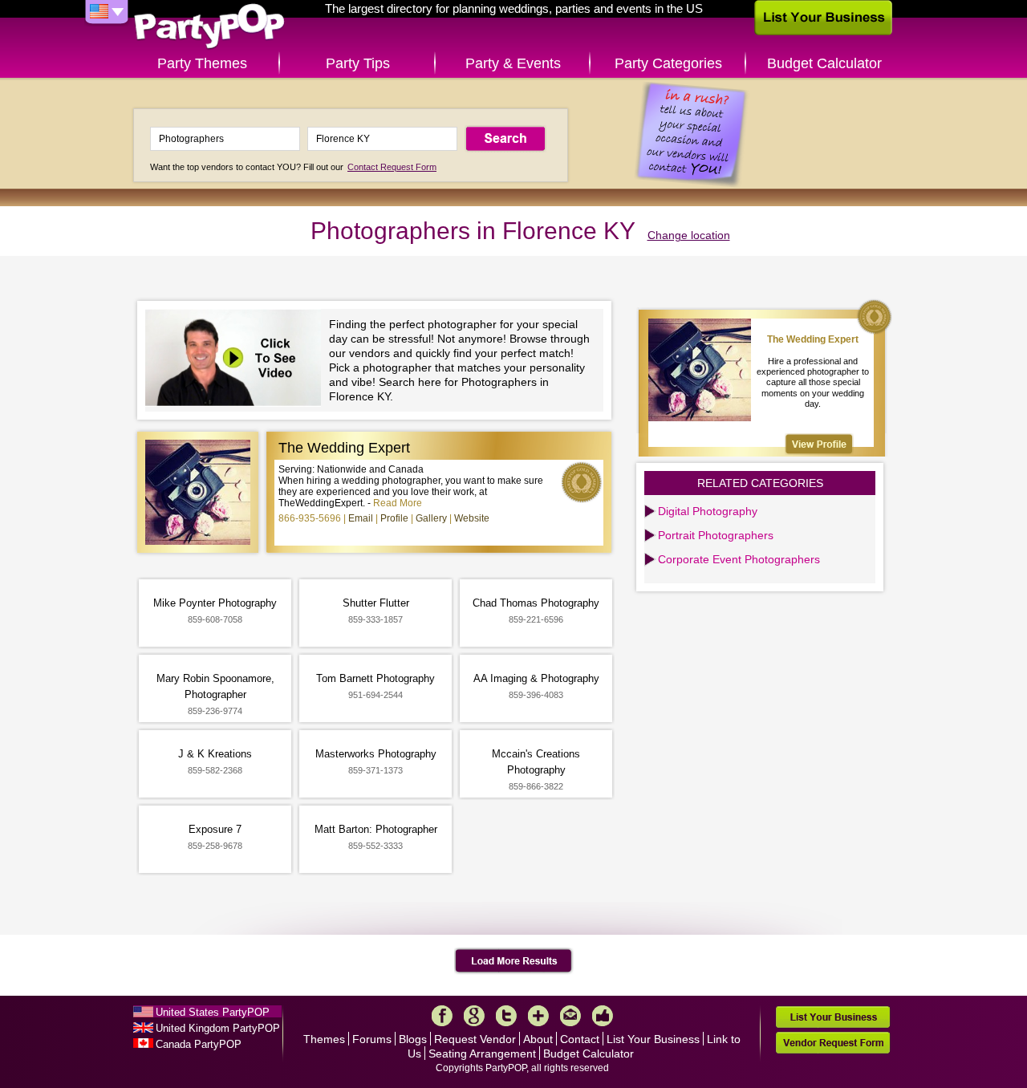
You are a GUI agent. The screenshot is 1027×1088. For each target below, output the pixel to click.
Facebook (442, 1015)
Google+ (474, 1015)
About (538, 1039)
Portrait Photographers (715, 535)
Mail (570, 1015)
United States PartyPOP (213, 1012)
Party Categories (668, 63)
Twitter (506, 1015)
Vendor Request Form (833, 1042)
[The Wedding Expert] (819, 444)
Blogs (413, 1039)
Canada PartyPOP (199, 1044)
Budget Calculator (824, 63)
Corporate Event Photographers (739, 559)
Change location (688, 235)
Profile (394, 518)
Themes (324, 1039)
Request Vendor (475, 1039)
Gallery (431, 518)
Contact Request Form (391, 167)
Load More (514, 961)
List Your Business (653, 1039)
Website (471, 518)
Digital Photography (707, 511)
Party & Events (513, 63)
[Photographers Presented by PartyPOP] (237, 360)
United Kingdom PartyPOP (218, 1028)
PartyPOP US (209, 27)
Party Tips (358, 63)
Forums (372, 1039)
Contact (579, 1039)
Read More (397, 503)
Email (360, 518)
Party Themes (202, 63)
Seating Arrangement (482, 1053)
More (538, 1015)
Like (602, 1015)
